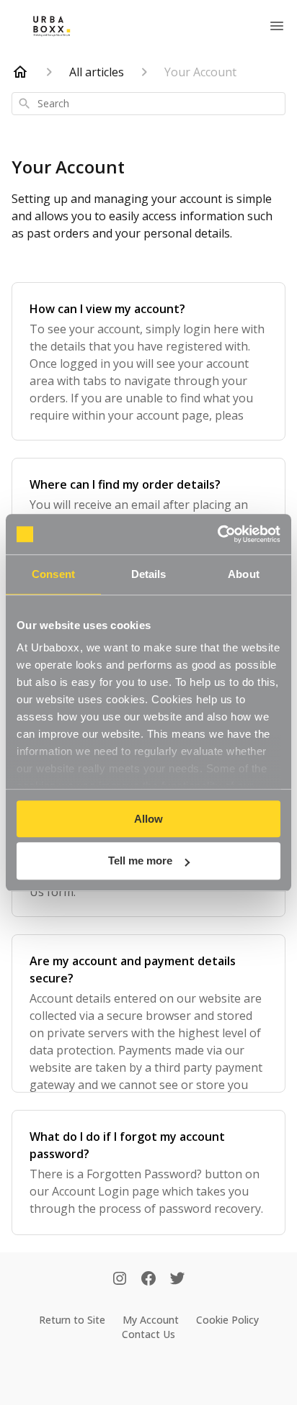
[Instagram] (119, 1280)
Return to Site (72, 1320)
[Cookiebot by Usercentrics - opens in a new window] (217, 534)
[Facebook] (148, 1280)
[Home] (20, 72)
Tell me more (140, 861)
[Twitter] (177, 1280)
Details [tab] (149, 574)
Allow (148, 819)
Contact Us (148, 1334)
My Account (151, 1320)
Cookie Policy (227, 1320)
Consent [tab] (53, 574)
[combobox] (148, 103)
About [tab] (244, 574)
